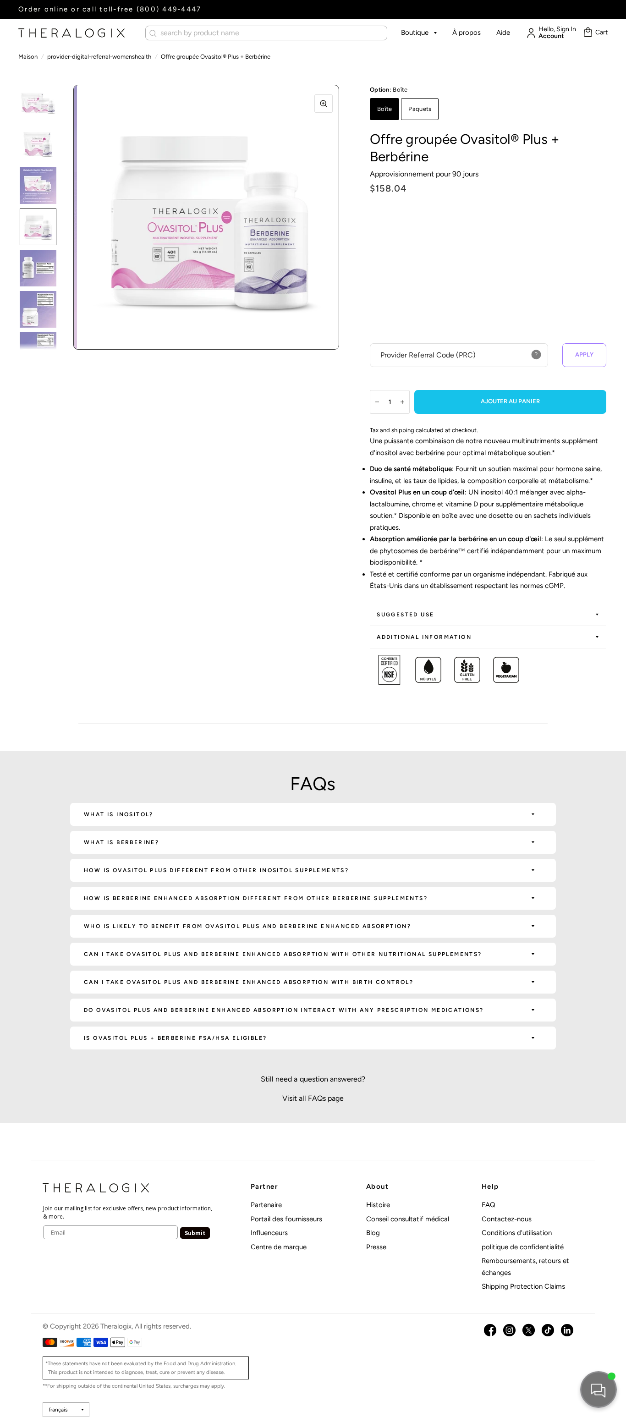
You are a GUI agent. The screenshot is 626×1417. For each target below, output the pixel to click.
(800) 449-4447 (169, 9)
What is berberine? (121, 842)
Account (551, 36)
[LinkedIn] (567, 1330)
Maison (28, 56)
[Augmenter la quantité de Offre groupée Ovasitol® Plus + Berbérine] (402, 401)
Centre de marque (279, 1247)
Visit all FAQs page (313, 1098)
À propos (466, 32)
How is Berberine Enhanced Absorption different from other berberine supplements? (256, 898)
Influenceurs (269, 1233)
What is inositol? (119, 814)
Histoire (378, 1205)
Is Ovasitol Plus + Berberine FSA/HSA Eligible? (175, 1038)
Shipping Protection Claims (523, 1286)
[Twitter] (528, 1330)
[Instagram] (509, 1330)
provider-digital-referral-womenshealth (99, 56)
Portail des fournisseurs (286, 1219)
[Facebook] (490, 1330)
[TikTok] (547, 1330)
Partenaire (266, 1205)
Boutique (414, 32)
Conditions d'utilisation (517, 1233)
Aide (503, 32)
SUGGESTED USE (405, 614)
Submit (195, 1233)
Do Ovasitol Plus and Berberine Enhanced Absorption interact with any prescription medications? (284, 1010)
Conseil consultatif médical (407, 1219)
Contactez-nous (507, 1219)
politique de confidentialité (523, 1247)
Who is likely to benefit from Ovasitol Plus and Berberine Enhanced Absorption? (247, 926)
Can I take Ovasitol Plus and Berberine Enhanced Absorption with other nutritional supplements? (283, 954)
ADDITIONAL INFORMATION (424, 637)
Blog (373, 1233)
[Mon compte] (528, 33)
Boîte (384, 108)
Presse (376, 1247)
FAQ (488, 1205)
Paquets (419, 108)
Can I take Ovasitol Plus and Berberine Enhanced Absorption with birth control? (248, 982)
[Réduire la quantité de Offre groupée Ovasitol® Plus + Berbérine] (377, 401)
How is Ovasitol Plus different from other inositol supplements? (216, 870)
